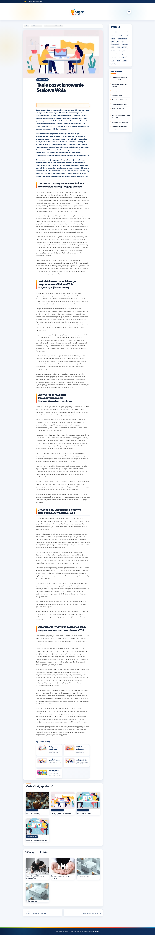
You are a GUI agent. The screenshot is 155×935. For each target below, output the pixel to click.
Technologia (114, 54)
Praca (112, 47)
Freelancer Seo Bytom (84, 814)
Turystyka (113, 57)
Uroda (112, 60)
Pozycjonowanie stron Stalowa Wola (54, 759)
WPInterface (96, 931)
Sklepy (120, 50)
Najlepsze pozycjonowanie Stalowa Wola (81, 747)
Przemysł (124, 47)
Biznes (113, 32)
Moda (112, 41)
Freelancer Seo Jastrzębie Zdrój (36, 840)
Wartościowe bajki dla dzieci (119, 99)
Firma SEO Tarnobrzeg (33, 814)
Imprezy (113, 38)
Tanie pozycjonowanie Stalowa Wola (54, 747)
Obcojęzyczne (124, 44)
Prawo (118, 47)
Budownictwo (120, 32)
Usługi (118, 60)
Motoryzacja (120, 41)
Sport (125, 50)
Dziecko (113, 35)
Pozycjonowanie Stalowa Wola (54, 771)
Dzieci (127, 32)
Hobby (126, 35)
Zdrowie (113, 63)
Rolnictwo (113, 50)
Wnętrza (125, 60)
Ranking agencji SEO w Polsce (61, 814)
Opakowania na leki (83, 876)
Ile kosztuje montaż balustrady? (120, 122)
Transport (122, 54)
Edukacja (120, 35)
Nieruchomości (115, 44)
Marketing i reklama (42, 79)
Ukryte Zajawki (122, 57)
